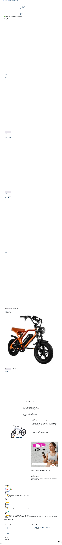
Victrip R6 (6, 371)
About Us (8, 528)
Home (8, 527)
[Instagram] (35, 532)
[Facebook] (33, 532)
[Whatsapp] (41, 532)
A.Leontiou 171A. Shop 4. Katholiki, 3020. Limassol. (42, 527)
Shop (7, 529)
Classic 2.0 (6, 134)
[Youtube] (38, 532)
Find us (8, 533)
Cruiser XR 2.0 (7, 252)
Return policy (9, 532)
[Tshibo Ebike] (5, 0)
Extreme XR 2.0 (7, 311)
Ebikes (6, 74)
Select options (7, 308)
